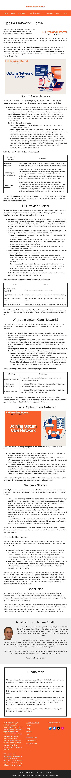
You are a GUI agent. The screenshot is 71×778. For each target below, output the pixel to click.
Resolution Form (31, 743)
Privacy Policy (39, 772)
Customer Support (32, 723)
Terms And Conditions (26, 772)
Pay (27, 735)
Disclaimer (48, 772)
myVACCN (21, 13)
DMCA (58, 13)
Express (28, 726)
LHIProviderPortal (35, 6)
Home (6, 13)
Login (13, 13)
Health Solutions (31, 737)
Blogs (65, 13)
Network (29, 732)
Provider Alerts (31, 740)
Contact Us (49, 13)
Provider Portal (35, 13)
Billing (28, 729)
